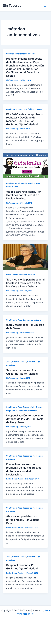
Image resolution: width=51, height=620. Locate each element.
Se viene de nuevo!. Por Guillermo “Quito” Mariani (22, 372)
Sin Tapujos (12, 5)
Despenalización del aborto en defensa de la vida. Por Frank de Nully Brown (25, 419)
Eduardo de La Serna (32, 320)
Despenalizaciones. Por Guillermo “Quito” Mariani (22, 566)
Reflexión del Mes (27, 275)
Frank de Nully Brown (32, 407)
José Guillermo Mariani (33, 109)
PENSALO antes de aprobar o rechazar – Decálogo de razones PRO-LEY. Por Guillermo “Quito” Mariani (24, 119)
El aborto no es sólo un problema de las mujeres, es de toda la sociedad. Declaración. (23, 469)
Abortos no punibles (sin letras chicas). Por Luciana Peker (22, 520)
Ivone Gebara (12, 275)
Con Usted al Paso (14, 109)
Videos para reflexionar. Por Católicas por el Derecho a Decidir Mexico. (23, 195)
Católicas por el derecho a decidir (20, 54)
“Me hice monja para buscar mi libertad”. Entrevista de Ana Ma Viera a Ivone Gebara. (25, 283)
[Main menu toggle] (45, 6)
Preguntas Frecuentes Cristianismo (21, 411)
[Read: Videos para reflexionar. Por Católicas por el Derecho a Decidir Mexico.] (25, 165)
